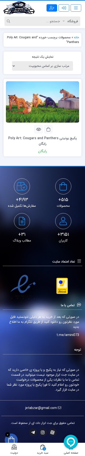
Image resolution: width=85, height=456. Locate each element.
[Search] (9, 21)
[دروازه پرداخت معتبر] (62, 286)
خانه (76, 37)
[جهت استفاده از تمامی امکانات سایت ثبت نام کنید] (52, 8)
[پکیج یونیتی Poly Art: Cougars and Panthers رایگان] (42, 101)
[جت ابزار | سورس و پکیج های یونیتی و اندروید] (18, 8)
